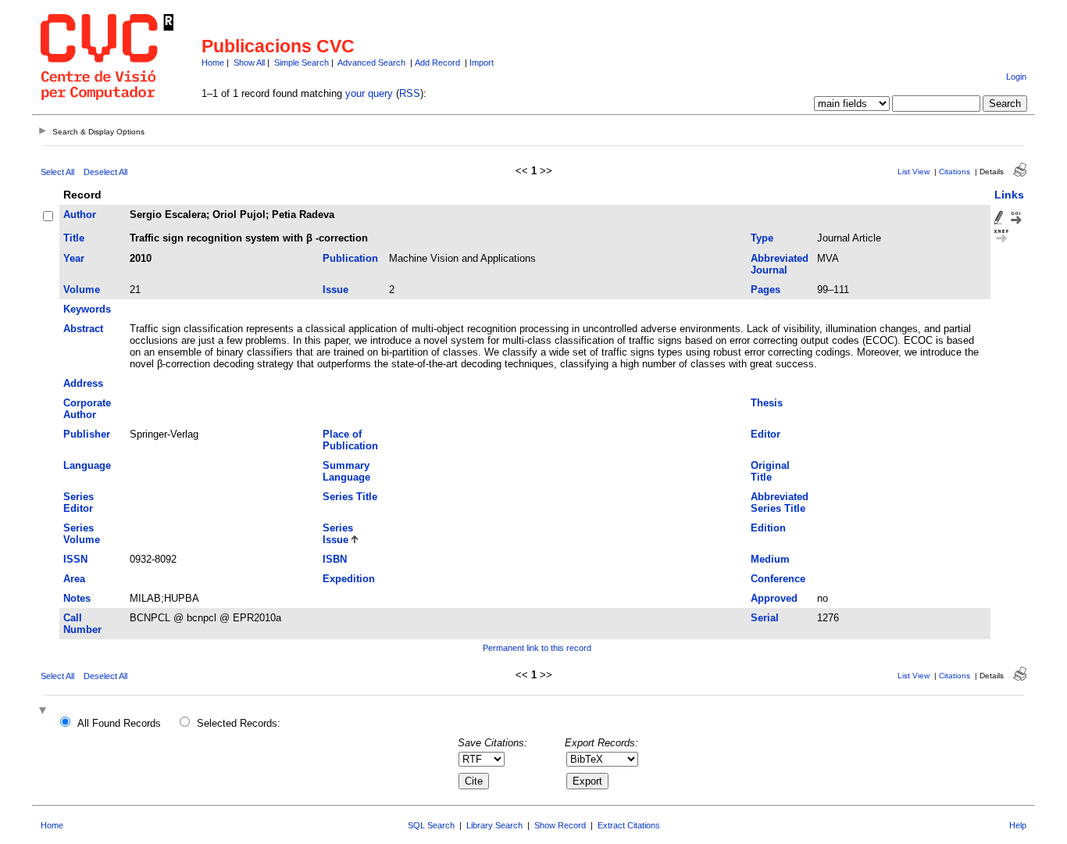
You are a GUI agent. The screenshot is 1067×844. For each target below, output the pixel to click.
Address (83, 383)
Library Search (494, 825)
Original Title (770, 471)
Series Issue (338, 533)
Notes (77, 598)
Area (74, 579)
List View (913, 171)
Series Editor (78, 502)
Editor (765, 434)
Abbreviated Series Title (779, 502)
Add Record (437, 62)
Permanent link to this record (537, 648)
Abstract (83, 328)
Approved (774, 598)
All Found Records (119, 723)
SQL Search (431, 825)
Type (762, 238)
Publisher (86, 434)
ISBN (335, 559)
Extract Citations (629, 825)
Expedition (349, 579)
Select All (57, 172)
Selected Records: (238, 723)
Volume (81, 289)
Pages (765, 289)
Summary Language (346, 471)
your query (369, 93)
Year (73, 258)
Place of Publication (350, 440)
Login (1016, 76)
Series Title (350, 496)
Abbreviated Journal (779, 264)
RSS (409, 93)
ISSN (75, 559)
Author (79, 214)
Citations (954, 171)
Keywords (87, 309)
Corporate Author (87, 408)
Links (1009, 194)
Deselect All (105, 172)
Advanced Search (371, 62)
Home (213, 62)
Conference (778, 579)
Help (1017, 825)
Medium (770, 559)
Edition (768, 528)
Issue (335, 289)
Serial (765, 618)
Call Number (82, 623)
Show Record (560, 825)
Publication (350, 258)
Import (481, 62)
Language (87, 465)
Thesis (767, 403)
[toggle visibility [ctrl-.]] (44, 711)
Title (73, 238)
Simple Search (301, 62)
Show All (249, 62)
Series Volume (81, 533)
